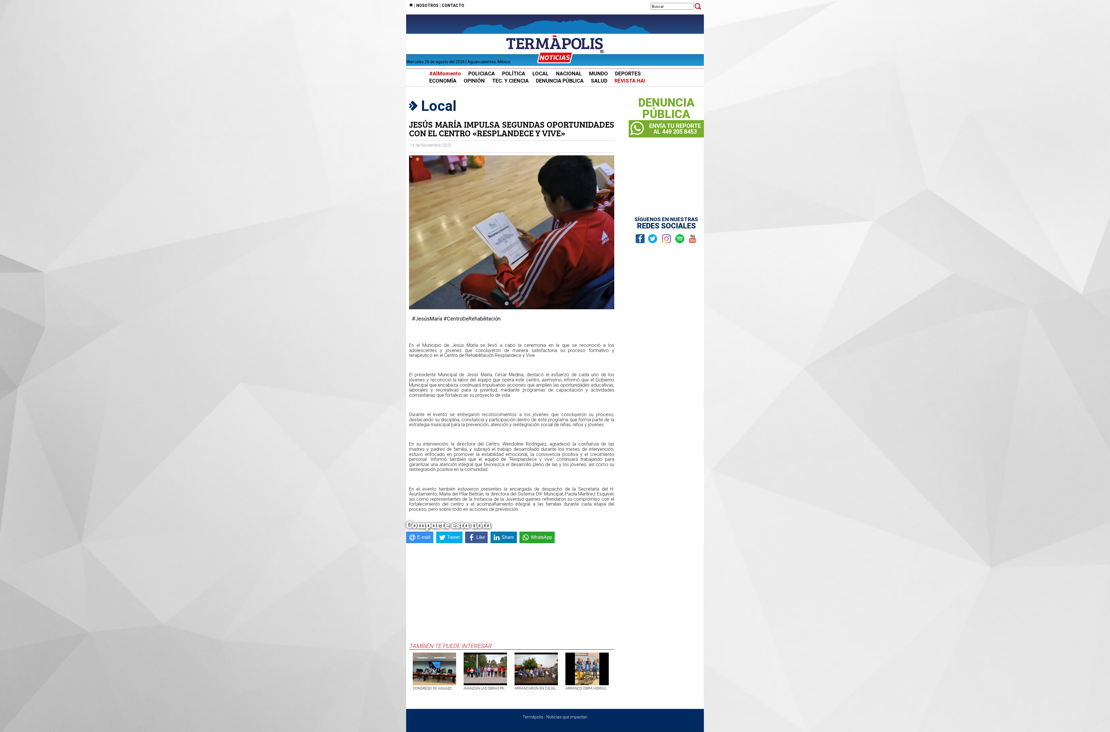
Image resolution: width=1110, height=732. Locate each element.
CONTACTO (453, 5)
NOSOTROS (427, 5)
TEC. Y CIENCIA (510, 81)
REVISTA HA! (630, 81)
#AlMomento (445, 73)
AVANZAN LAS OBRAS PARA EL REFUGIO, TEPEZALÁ (485, 688)
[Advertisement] (511, 599)
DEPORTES (628, 73)
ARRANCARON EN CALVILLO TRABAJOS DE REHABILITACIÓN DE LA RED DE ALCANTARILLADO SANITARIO (536, 688)
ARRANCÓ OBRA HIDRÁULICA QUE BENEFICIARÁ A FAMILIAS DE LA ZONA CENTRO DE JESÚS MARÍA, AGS (587, 688)
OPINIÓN (474, 81)
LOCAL (540, 73)
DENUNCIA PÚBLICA (560, 81)
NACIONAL (569, 73)
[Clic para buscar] (698, 6)
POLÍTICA (513, 73)
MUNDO (598, 73)
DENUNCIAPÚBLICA (666, 108)
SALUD (599, 81)
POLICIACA (481, 73)
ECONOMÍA (442, 81)
